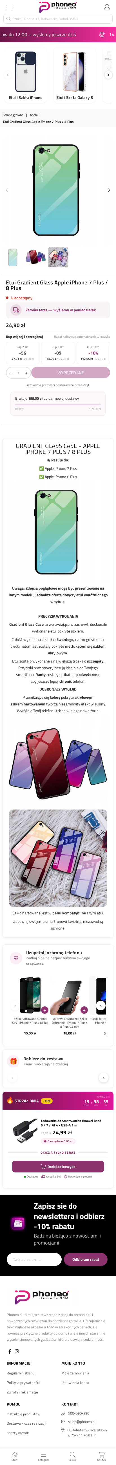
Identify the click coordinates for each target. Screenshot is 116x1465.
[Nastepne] (108, 75)
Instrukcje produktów (23, 1414)
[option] (58, 190)
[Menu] (9, 7)
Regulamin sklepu (21, 1373)
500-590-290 (78, 1413)
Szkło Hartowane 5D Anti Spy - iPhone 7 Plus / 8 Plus (30, 1021)
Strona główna (13, 115)
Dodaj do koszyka (61, 1166)
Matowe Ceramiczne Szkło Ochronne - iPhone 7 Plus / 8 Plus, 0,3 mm (69, 1023)
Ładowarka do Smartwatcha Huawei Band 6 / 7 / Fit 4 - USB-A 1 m (71, 1123)
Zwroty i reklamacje (22, 1392)
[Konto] (107, 7)
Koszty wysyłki (18, 1433)
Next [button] (109, 190)
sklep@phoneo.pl (81, 1421)
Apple (34, 115)
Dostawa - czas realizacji (26, 1423)
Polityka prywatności (23, 1382)
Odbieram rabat (85, 1259)
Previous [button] (7, 190)
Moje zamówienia (75, 1373)
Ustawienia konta (75, 1382)
